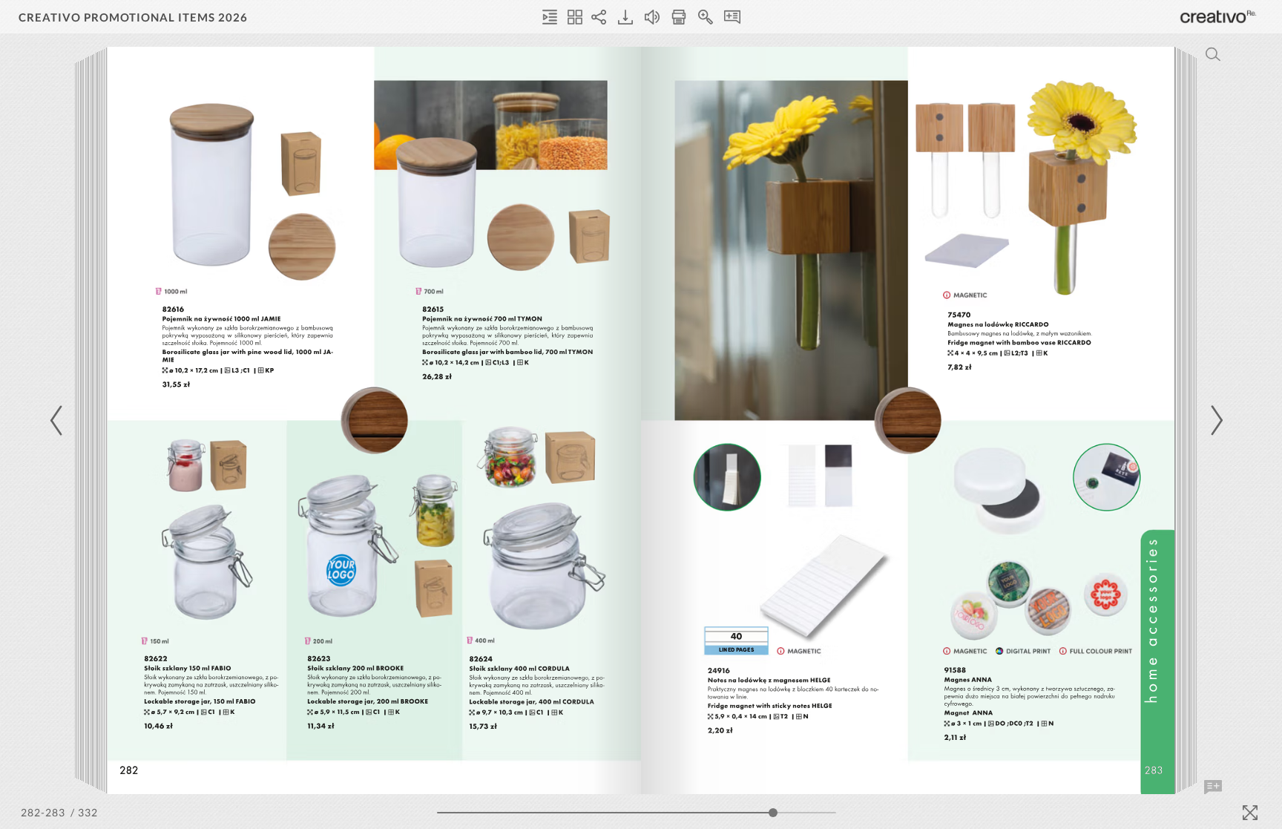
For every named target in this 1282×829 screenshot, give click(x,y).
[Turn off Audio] (652, 17)
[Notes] (732, 17)
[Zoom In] (705, 17)
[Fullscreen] (1250, 812)
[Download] (625, 17)
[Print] (678, 17)
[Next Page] (1214, 420)
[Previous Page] (58, 420)
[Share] (598, 17)
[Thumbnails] (575, 17)
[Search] (1213, 54)
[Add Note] (1213, 787)
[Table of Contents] (549, 17)
